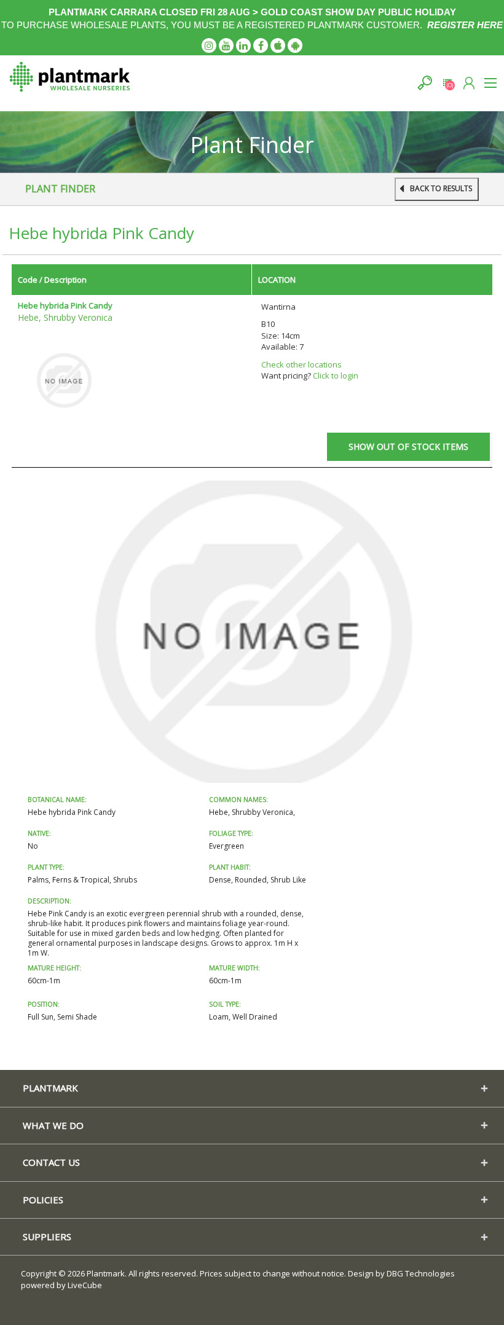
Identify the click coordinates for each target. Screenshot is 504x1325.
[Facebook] (260, 45)
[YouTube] (226, 45)
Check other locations (301, 364)
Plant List (447, 82)
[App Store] (277, 45)
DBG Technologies (421, 1273)
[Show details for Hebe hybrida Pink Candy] (64, 379)
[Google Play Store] (295, 45)
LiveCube (85, 1285)
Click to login (335, 375)
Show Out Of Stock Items (408, 446)
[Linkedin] (243, 45)
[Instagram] (209, 45)
